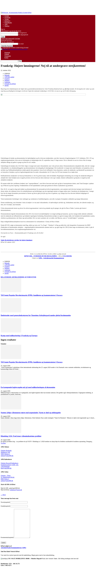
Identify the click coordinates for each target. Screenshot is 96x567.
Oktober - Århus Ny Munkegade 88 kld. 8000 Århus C (8, 477)
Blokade (6, 75)
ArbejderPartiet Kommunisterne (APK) (13, 547)
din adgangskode (23, 34)
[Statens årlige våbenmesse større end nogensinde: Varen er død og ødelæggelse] (11, 409)
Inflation (6, 80)
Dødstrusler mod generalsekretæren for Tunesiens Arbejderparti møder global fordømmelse (36, 315)
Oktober (6, 26)
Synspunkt (7, 56)
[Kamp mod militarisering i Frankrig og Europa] (11, 332)
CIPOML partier (9, 77)
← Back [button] (3, 495)
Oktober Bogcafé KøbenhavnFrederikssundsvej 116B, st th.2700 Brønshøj (10, 464)
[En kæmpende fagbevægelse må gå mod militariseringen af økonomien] (11, 383)
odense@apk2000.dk (7, 455)
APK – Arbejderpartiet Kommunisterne (51, 258)
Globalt (6, 54)
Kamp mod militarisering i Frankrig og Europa (19, 336)
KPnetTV (7, 21)
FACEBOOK (67, 256)
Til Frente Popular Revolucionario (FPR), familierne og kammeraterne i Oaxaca (31, 295)
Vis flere (3, 443)
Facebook (7, 17)
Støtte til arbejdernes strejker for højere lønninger (16, 240)
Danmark (7, 52)
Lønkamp (7, 82)
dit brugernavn (22, 33)
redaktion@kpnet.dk (16, 490)
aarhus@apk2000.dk (7, 480)
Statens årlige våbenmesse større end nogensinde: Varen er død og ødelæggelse (31, 413)
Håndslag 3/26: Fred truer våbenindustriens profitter (21, 436)
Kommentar (7, 537)
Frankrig (7, 78)
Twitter (6, 19)
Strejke (6, 85)
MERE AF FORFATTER (28, 277)
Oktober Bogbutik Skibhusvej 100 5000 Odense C (6, 452)
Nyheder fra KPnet (10, 84)
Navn (5, 502)
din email (21, 44)
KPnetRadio (8, 22)
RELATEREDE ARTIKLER (10, 277)
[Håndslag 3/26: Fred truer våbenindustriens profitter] (11, 432)
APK (6, 24)
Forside (6, 16)
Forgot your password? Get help (10, 38)
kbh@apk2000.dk (6, 468)
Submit (3, 542)
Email (5, 506)
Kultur (6, 57)
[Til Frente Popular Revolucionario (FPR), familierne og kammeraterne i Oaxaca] (11, 291)
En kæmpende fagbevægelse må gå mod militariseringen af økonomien (28, 387)
